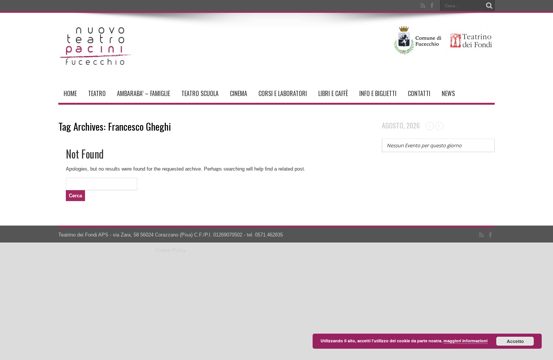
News (448, 93)
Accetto (515, 341)
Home (70, 93)
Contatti (419, 93)
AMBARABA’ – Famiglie (143, 93)
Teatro (97, 93)
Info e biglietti (378, 93)
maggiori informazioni (466, 340)
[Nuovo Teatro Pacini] (96, 65)
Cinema (238, 93)
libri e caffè (333, 93)
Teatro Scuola (200, 93)
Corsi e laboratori (282, 93)
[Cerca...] (489, 5)
